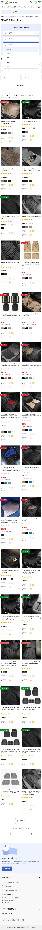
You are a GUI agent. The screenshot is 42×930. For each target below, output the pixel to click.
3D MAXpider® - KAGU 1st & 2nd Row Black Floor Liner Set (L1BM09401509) (31, 572)
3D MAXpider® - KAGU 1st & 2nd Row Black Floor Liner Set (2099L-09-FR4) (10, 709)
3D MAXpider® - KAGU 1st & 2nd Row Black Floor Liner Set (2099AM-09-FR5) (31, 709)
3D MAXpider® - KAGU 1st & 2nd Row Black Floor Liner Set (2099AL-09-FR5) (10, 751)
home (2, 16)
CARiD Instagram (23, 920)
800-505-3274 (14, 882)
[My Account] (35, 2)
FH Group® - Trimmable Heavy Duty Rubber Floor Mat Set (30, 468)
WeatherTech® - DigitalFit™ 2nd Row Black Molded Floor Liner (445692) (31, 663)
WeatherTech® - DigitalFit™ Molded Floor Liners (8, 122)
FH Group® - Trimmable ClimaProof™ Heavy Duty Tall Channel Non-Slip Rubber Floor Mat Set (10, 416)
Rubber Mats (29, 16)
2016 (24, 77)
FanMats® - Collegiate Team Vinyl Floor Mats (10, 571)
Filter (6, 95)
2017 (3, 77)
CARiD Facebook (4, 920)
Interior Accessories (11, 16)
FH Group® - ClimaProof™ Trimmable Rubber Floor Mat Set (10, 364)
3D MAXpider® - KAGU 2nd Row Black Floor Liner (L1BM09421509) (31, 617)
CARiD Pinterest (18, 920)
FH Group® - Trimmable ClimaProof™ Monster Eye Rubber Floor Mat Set (31, 415)
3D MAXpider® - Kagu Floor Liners (31, 121)
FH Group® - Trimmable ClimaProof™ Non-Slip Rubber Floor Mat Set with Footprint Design (10, 469)
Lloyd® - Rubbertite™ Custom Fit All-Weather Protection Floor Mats (31, 169)
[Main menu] (2, 2)
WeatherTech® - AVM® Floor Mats (31, 216)
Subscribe (6, 869)
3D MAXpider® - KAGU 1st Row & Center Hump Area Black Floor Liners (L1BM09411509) (10, 618)
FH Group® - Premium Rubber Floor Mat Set (31, 519)
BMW (36, 16)
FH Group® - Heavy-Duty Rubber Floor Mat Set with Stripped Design (10, 314)
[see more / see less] (21, 85)
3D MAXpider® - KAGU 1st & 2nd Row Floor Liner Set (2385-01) (10, 792)
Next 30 (22, 821)
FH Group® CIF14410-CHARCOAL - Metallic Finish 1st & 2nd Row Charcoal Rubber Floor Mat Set (10, 520)
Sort (16, 95)
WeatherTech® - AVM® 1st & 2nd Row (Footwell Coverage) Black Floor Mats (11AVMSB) (31, 793)
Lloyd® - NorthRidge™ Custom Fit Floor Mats (10, 169)
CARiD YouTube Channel (13, 920)
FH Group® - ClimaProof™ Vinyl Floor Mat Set (30, 314)
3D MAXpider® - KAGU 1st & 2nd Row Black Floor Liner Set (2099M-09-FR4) (31, 751)
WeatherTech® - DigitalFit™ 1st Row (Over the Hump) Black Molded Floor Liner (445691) (9, 663)
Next (32, 834)
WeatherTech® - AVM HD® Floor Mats (10, 263)
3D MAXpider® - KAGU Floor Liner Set (10, 217)
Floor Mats (21, 16)
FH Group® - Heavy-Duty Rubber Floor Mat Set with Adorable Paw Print (31, 264)
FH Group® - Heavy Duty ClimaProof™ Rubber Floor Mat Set (31, 364)
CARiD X (8, 920)
